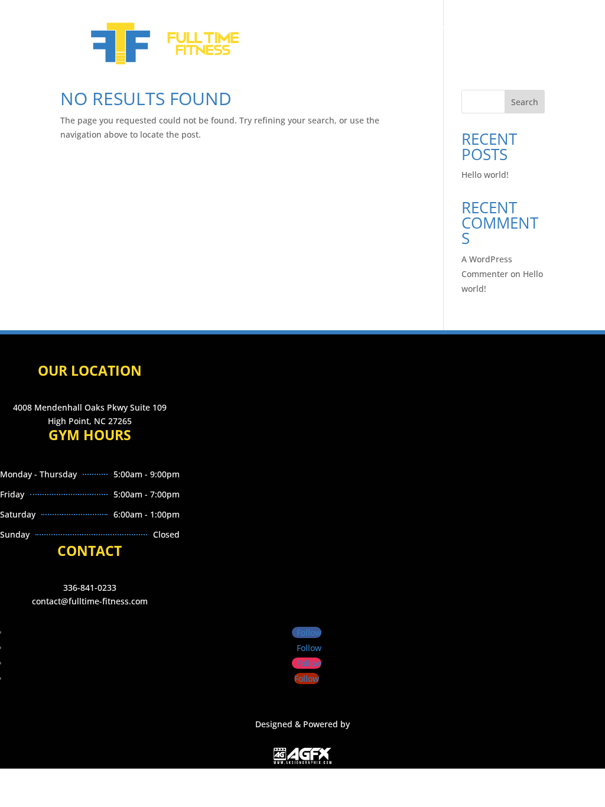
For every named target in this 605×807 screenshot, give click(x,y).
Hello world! (485, 174)
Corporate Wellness (420, 28)
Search (524, 102)
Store (342, 60)
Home (219, 28)
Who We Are (273, 28)
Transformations (241, 60)
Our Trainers (339, 28)
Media (303, 60)
